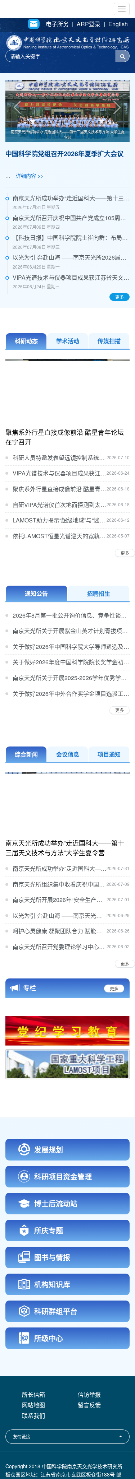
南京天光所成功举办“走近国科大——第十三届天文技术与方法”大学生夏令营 (68, 134)
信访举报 (89, 1427)
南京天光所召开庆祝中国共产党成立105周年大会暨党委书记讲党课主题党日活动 (71, 218)
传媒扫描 (109, 341)
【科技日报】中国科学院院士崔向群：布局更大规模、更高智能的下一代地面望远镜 (71, 237)
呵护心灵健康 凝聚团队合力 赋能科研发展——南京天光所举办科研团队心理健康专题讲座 (60, 931)
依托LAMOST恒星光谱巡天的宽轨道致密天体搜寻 (60, 536)
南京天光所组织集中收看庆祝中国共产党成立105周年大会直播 (60, 884)
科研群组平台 (55, 1343)
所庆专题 (48, 1262)
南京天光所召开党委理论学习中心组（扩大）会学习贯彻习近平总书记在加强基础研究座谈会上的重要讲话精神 (60, 947)
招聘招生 (98, 593)
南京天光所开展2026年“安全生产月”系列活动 (60, 900)
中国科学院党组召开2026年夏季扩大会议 (64, 153)
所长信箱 (33, 1427)
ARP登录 (88, 24)
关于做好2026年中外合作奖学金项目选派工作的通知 (71, 693)
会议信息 (67, 754)
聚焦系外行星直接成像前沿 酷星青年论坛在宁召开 (64, 436)
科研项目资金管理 (63, 1209)
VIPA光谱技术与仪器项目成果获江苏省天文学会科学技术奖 (71, 277)
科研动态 (26, 341)
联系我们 (33, 1448)
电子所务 (57, 24)
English (118, 24)
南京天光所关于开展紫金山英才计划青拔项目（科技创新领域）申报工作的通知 (71, 631)
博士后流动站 (55, 1236)
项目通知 (109, 754)
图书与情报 (52, 1289)
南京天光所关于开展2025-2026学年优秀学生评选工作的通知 (71, 678)
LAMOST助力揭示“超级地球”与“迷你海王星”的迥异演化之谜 (60, 520)
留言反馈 (89, 1437)
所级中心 (48, 1370)
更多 (119, 297)
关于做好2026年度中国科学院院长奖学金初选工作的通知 (71, 662)
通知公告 (36, 593)
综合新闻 (26, 754)
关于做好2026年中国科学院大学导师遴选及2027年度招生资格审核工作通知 (71, 646)
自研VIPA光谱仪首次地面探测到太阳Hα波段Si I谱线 (60, 505)
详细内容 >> (29, 175)
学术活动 (67, 341)
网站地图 (33, 1437)
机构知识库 (52, 1316)
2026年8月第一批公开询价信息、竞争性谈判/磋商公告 (71, 615)
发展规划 (48, 1182)
